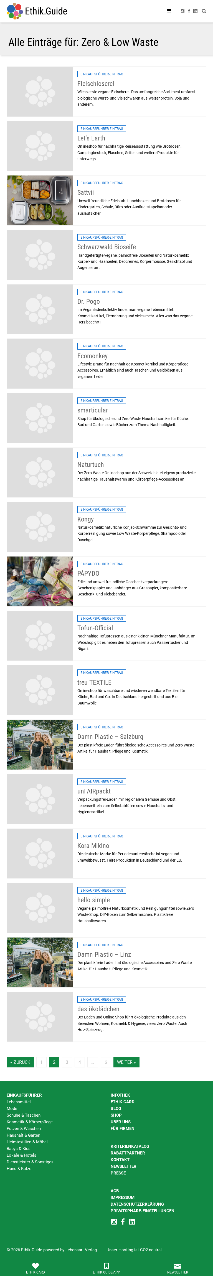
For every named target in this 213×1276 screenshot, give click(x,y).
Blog (116, 1108)
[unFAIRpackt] (40, 798)
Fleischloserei (95, 83)
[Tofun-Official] (40, 635)
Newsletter (123, 1166)
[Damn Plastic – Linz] (40, 962)
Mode (12, 1108)
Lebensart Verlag (81, 1249)
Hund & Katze (19, 1168)
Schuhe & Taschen (23, 1115)
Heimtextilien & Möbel (27, 1141)
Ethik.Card (123, 1101)
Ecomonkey (92, 356)
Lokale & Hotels (21, 1155)
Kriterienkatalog (130, 1146)
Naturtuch (90, 464)
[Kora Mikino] (40, 853)
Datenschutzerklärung (137, 1204)
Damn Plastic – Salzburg (110, 736)
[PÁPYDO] (40, 580)
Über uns (121, 1121)
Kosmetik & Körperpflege (30, 1121)
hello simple (93, 900)
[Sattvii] (40, 200)
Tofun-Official (95, 628)
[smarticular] (40, 417)
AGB (115, 1190)
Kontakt (120, 1159)
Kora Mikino (93, 845)
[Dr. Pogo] (40, 308)
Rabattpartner (128, 1153)
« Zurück (20, 1062)
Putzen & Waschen (24, 1128)
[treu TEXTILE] (40, 690)
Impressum (123, 1197)
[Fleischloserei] (40, 91)
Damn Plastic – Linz (104, 954)
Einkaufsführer (24, 1095)
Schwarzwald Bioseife (106, 247)
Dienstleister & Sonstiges (30, 1161)
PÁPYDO (88, 573)
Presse (118, 1173)
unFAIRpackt (94, 791)
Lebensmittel (19, 1101)
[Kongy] (40, 526)
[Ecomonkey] (40, 363)
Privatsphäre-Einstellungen (142, 1210)
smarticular (92, 410)
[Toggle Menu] (169, 11)
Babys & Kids (19, 1148)
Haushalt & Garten (23, 1135)
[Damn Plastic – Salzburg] (40, 744)
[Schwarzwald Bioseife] (40, 254)
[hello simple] (40, 907)
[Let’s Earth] (40, 145)
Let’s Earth (91, 138)
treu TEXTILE (94, 682)
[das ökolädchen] (40, 1016)
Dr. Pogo (88, 301)
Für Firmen (123, 1128)
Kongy (85, 519)
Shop (116, 1115)
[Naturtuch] (40, 472)
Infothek (120, 1095)
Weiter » (126, 1062)
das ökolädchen (98, 1009)
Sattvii (85, 192)
